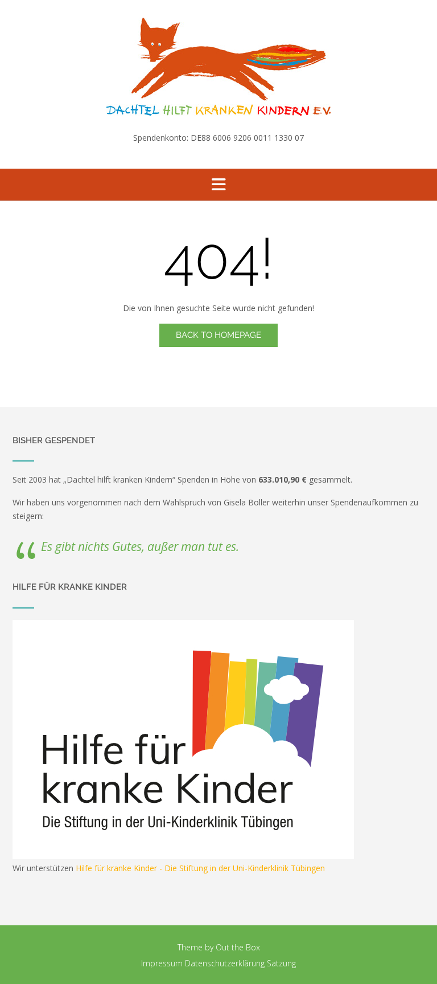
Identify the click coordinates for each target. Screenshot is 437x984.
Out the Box (238, 947)
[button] (218, 185)
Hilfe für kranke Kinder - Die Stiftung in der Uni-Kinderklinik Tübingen (200, 868)
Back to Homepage (218, 335)
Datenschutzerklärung (225, 963)
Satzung (281, 963)
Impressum (162, 963)
